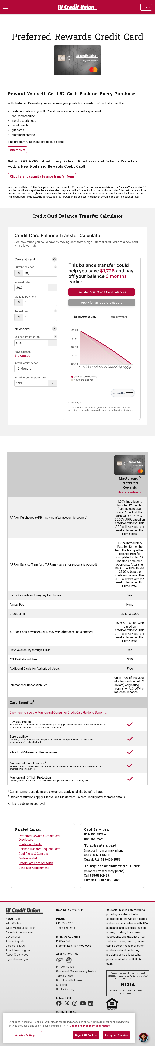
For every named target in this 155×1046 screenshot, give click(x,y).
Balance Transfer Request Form (39, 849)
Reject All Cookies (86, 1035)
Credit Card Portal (30, 844)
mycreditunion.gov (17, 959)
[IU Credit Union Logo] (77, 8)
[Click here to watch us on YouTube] (84, 1004)
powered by (119, 393)
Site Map (61, 984)
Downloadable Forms (69, 980)
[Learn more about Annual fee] (55, 311)
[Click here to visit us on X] (68, 1004)
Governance (13, 936)
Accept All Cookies (116, 1035)
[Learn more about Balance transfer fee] (55, 337)
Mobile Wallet (28, 858)
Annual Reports (15, 941)
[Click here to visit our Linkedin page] (91, 1004)
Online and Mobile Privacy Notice (76, 971)
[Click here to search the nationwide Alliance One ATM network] (60, 961)
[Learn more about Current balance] (55, 267)
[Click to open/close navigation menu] (5, 7)
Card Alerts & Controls (33, 853)
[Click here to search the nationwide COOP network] (70, 961)
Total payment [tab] (118, 316)
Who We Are (13, 923)
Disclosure (74, 402)
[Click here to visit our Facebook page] (60, 1004)
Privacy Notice (65, 966)
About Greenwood (17, 954)
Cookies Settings (25, 1035)
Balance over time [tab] (85, 316)
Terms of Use (64, 975)
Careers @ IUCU (15, 945)
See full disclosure (129, 492)
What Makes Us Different (21, 928)
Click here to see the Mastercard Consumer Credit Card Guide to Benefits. (58, 712)
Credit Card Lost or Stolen (36, 863)
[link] (101, 292)
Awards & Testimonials (20, 932)
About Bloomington (18, 950)
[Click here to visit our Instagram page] (75, 1004)
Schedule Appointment (34, 868)
